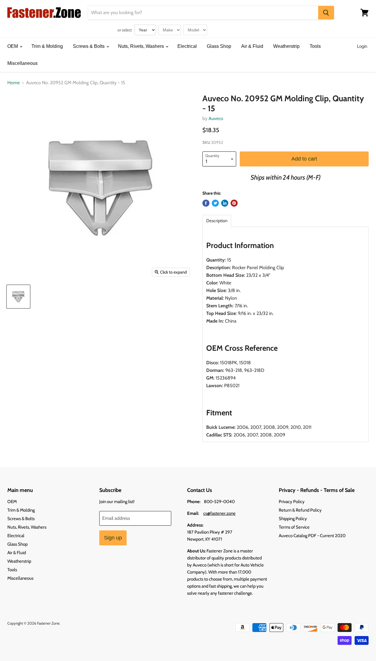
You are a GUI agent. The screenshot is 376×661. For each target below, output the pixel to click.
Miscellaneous (22, 63)
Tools (315, 46)
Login (362, 46)
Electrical (187, 46)
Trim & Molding (47, 46)
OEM (13, 46)
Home (13, 82)
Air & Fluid (252, 46)
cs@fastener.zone (219, 513)
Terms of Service (294, 527)
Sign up (113, 538)
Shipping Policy (293, 518)
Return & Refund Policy (300, 510)
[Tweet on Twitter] (215, 203)
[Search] (326, 12)
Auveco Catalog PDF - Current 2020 (312, 535)
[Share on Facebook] (205, 203)
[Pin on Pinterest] (234, 203)
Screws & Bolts (89, 46)
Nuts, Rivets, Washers (141, 46)
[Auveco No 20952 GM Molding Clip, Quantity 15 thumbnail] (18, 296)
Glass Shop (219, 46)
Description (216, 221)
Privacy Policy (292, 501)
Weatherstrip (286, 46)
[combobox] (203, 12)
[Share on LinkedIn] (224, 203)
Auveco (216, 118)
